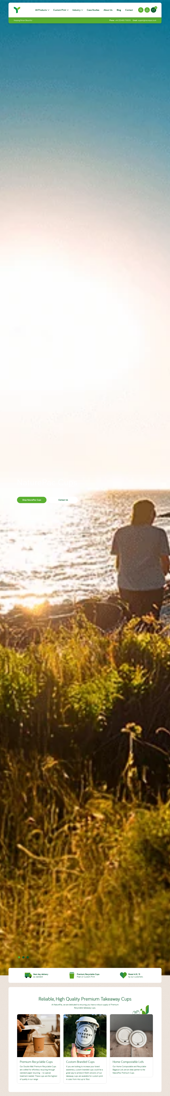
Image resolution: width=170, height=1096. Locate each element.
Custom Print (59, 9)
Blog (119, 9)
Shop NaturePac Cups (31, 499)
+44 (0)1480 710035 (123, 20)
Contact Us (63, 499)
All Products (41, 9)
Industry (76, 9)
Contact (129, 9)
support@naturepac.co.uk (147, 20)
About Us (108, 9)
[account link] (147, 10)
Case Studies (93, 9)
